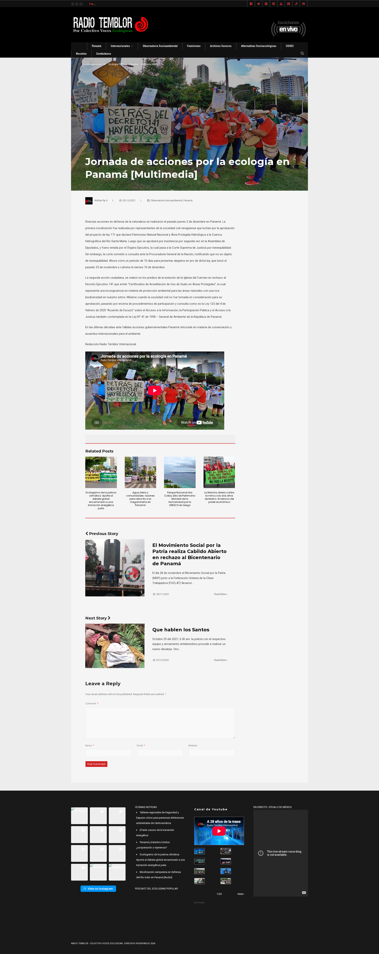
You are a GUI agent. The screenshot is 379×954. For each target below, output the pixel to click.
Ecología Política (118, 64)
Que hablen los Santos (180, 630)
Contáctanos (103, 53)
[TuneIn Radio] (296, 4)
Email (141, 745)
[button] (79, 815)
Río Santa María (149, 64)
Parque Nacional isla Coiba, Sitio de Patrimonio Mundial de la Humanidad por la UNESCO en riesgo (179, 499)
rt (107, 200)
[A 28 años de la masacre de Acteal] (199, 851)
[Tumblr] (289, 4)
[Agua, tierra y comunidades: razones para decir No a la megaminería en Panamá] (140, 472)
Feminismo (194, 46)
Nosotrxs (81, 53)
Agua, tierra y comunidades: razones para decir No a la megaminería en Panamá (140, 499)
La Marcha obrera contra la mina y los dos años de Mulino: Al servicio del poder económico (219, 497)
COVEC (290, 46)
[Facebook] (251, 4)
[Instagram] (274, 4)
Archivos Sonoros (221, 46)
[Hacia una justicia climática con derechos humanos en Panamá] (199, 871)
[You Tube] (281, 4)
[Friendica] (266, 4)
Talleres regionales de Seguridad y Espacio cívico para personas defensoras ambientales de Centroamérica (160, 818)
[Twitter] (259, 4)
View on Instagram (100, 888)
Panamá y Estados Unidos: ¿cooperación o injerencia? (119, 3)
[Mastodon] (304, 4)
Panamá (96, 46)
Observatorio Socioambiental (160, 46)
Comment (91, 703)
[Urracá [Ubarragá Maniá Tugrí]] (225, 871)
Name (89, 745)
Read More (220, 594)
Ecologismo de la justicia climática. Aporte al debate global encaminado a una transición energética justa (101, 500)
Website (192, 745)
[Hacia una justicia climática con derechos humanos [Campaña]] (225, 861)
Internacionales (120, 46)
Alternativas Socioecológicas (258, 46)
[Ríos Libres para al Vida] (199, 861)
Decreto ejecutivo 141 (94, 64)
